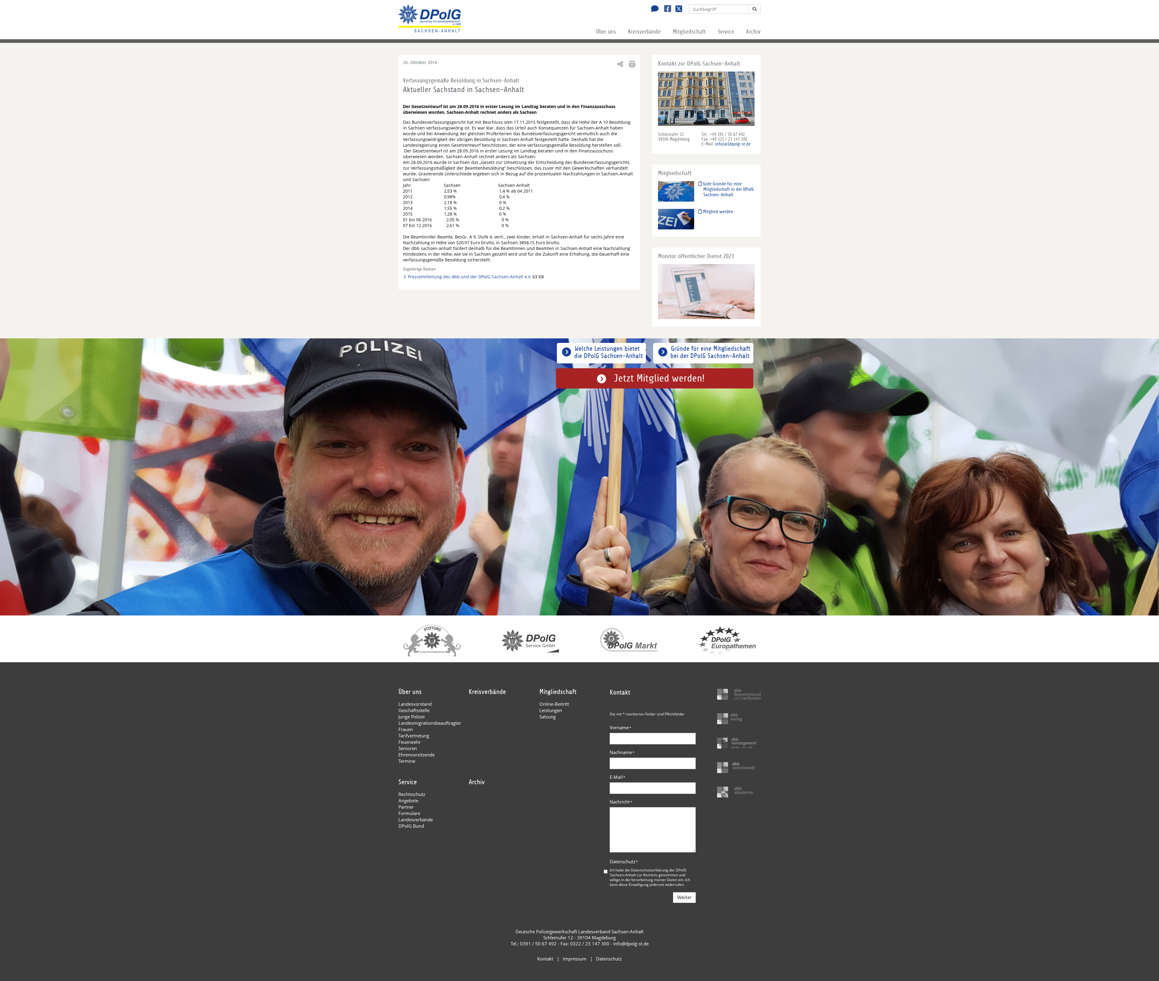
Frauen (405, 729)
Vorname (620, 727)
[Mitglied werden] (676, 219)
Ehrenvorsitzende (416, 755)
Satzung (547, 717)
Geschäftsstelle (413, 710)
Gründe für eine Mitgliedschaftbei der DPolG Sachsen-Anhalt (710, 352)
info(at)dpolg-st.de (733, 144)
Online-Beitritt (554, 704)
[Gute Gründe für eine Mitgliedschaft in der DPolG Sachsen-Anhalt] (676, 191)
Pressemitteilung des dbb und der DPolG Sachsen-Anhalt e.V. (469, 277)
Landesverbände (415, 819)
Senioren (407, 748)
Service (726, 32)
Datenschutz (624, 861)
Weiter (684, 897)
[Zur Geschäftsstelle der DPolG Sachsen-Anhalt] (653, 9)
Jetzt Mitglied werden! (659, 378)
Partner (406, 807)
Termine (406, 761)
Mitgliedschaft (689, 32)
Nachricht (621, 802)
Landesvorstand (415, 704)
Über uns (606, 32)
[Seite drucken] (631, 63)
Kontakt (545, 959)
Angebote (408, 800)
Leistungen (550, 710)
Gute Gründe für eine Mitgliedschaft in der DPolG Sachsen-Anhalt (728, 189)
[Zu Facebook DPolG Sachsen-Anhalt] (665, 9)
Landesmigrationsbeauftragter (429, 723)
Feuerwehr (409, 742)
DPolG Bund (411, 826)
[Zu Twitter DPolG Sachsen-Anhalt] (676, 9)
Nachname (622, 752)
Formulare (409, 813)
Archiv (753, 32)
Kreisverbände (644, 32)
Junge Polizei (411, 717)
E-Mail (617, 777)
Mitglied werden (717, 211)
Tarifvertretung (413, 736)
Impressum (574, 959)
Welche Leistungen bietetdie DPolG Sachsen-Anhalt (608, 352)
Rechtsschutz (411, 794)
